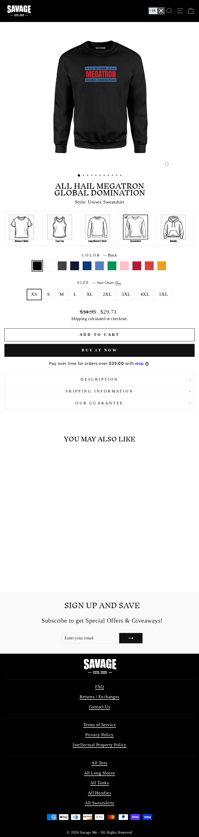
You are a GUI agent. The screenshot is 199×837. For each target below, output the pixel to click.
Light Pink (124, 266)
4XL (144, 294)
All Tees (99, 762)
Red (137, 266)
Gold (162, 266)
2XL (107, 294)
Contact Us (99, 706)
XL (90, 294)
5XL (163, 294)
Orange (149, 266)
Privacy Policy (99, 734)
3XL (126, 294)
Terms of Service (99, 724)
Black (37, 266)
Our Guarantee (99, 403)
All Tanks (99, 782)
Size (96, 283)
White (50, 266)
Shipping (79, 318)
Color (99, 255)
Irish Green (112, 266)
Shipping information (99, 391)
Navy (74, 266)
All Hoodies (99, 792)
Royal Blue (87, 266)
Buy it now (99, 350)
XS (34, 294)
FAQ (99, 686)
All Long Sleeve (99, 773)
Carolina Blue (99, 266)
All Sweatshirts (99, 803)
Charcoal (62, 266)
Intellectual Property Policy (99, 744)
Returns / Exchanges (99, 696)
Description (99, 379)
